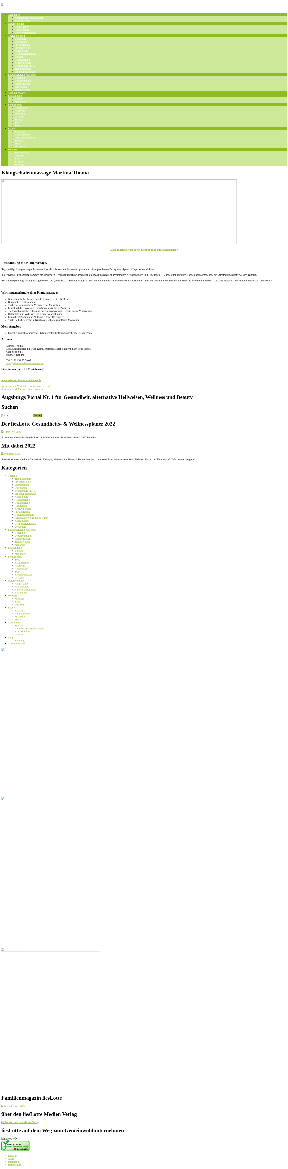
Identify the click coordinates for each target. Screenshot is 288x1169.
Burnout (19, 98)
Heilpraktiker (21, 26)
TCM (17, 122)
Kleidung (19, 640)
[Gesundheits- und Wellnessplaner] (40, 6)
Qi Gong (19, 116)
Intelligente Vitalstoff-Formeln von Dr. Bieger (27, 386)
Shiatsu (18, 119)
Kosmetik (20, 131)
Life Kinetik (21, 86)
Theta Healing (22, 89)
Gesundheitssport (17, 92)
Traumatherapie (23, 68)
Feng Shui (20, 113)
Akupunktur (21, 107)
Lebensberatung (23, 80)
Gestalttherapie (22, 502)
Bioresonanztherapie (25, 32)
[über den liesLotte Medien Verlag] (20, 1122)
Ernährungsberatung (25, 71)
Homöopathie (22, 29)
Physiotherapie (22, 44)
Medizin (19, 625)
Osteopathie (21, 41)
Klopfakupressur (23, 574)
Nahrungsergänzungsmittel (29, 17)
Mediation (20, 544)
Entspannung (15, 95)
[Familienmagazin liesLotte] (13, 1106)
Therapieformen (16, 35)
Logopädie (20, 38)
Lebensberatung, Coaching (22, 74)
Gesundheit (14, 14)
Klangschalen (22, 562)
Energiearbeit (22, 484)
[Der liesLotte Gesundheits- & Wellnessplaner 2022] (11, 431)
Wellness (12, 149)
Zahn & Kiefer (22, 20)
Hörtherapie (21, 505)
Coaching (20, 77)
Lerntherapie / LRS (25, 65)
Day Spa (19, 155)
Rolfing (19, 56)
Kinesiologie (21, 50)
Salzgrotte (20, 161)
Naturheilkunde (16, 23)
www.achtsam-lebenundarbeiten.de (21, 380)
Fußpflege (20, 146)
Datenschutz (14, 1164)
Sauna (18, 158)
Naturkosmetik (22, 134)
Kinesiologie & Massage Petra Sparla (22, 389)
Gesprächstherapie (24, 514)
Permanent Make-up (25, 137)
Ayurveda (20, 110)
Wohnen (19, 634)
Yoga (17, 125)
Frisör (18, 143)
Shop (11, 637)
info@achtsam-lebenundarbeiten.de (25, 363)
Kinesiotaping (22, 520)
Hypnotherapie (22, 59)
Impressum (14, 1161)
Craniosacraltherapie (25, 53)
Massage (19, 164)
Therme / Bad (22, 152)
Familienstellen (22, 83)
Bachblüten (21, 592)
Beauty (12, 128)
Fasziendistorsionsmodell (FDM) (32, 517)
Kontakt (12, 1155)
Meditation (20, 101)
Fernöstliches (15, 104)
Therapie (12, 475)
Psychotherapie (23, 47)
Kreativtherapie (23, 62)
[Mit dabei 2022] (10, 453)
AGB (11, 1158)
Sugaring (19, 140)
